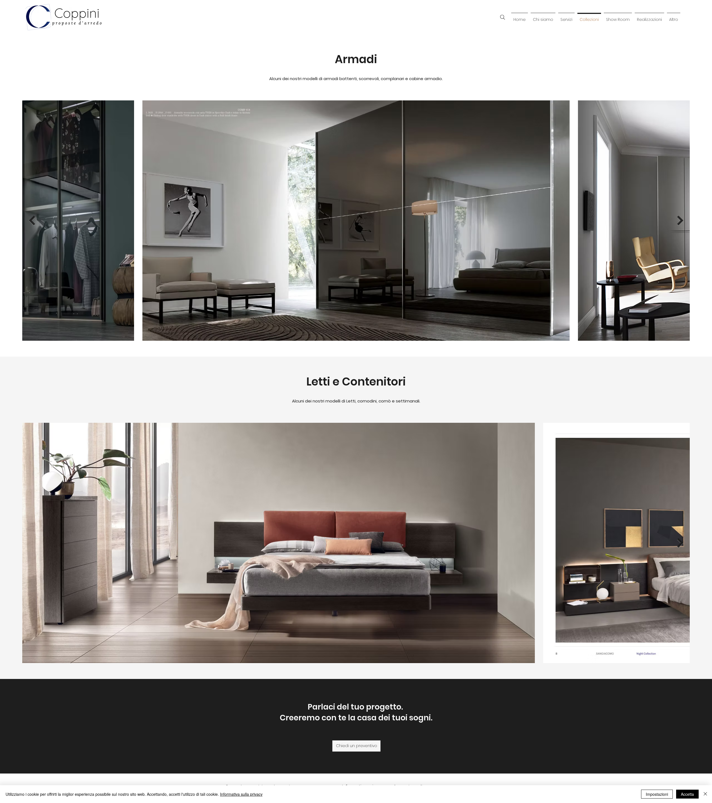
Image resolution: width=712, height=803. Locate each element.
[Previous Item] (32, 220)
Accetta (687, 794)
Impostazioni (657, 794)
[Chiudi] (705, 794)
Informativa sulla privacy (241, 794)
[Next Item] (680, 220)
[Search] (502, 17)
